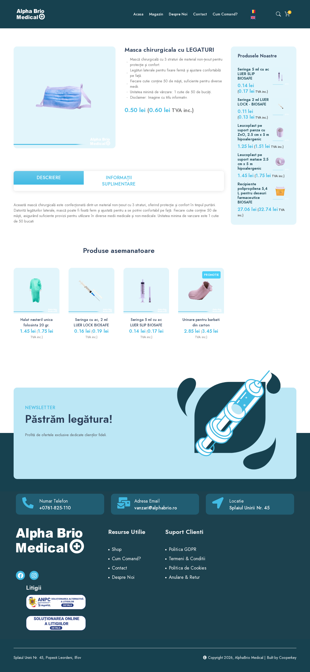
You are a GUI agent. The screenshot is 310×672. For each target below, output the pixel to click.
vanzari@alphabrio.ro (155, 508)
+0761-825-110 (55, 508)
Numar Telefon (53, 501)
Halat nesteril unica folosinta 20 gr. (36, 322)
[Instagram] (34, 575)
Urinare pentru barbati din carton (201, 322)
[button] (224, 296)
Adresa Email (147, 501)
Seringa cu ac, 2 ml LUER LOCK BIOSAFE (91, 322)
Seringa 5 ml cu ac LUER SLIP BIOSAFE (146, 322)
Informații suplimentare (118, 180)
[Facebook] (20, 575)
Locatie (236, 501)
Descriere (49, 177)
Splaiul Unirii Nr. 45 (249, 508)
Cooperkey (287, 657)
